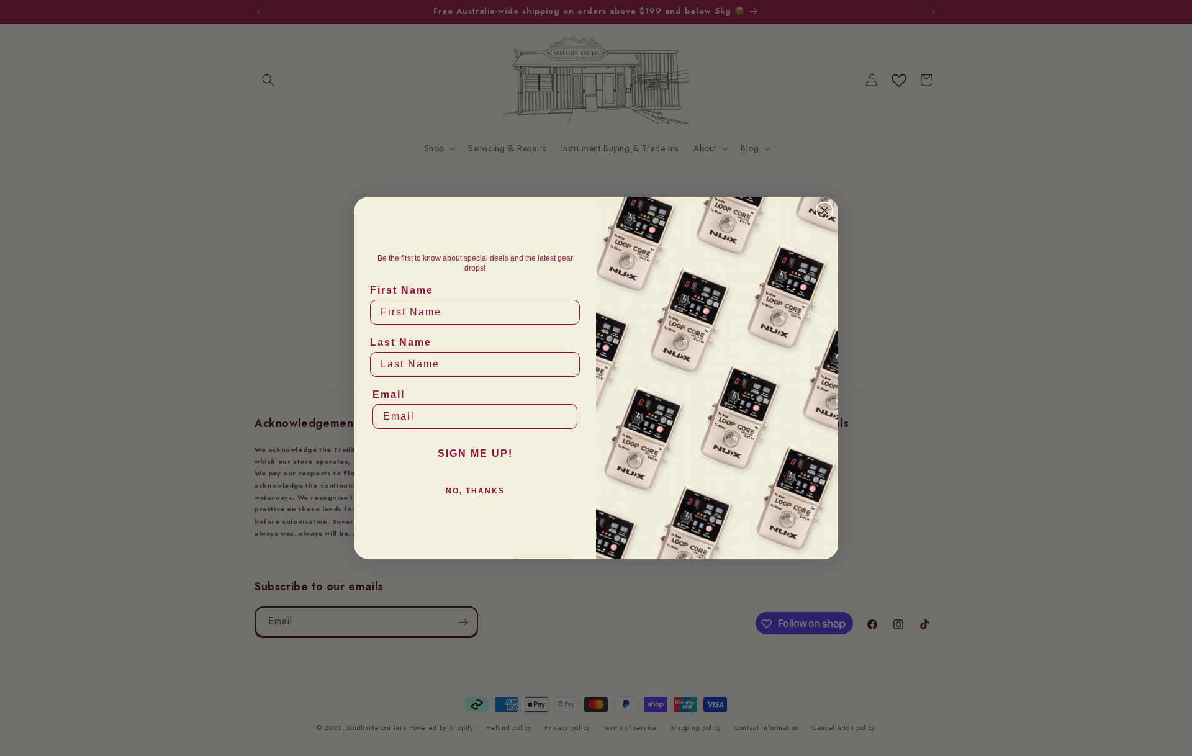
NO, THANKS (475, 491)
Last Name (400, 342)
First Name (401, 290)
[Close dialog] (824, 210)
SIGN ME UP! (475, 453)
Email (388, 394)
